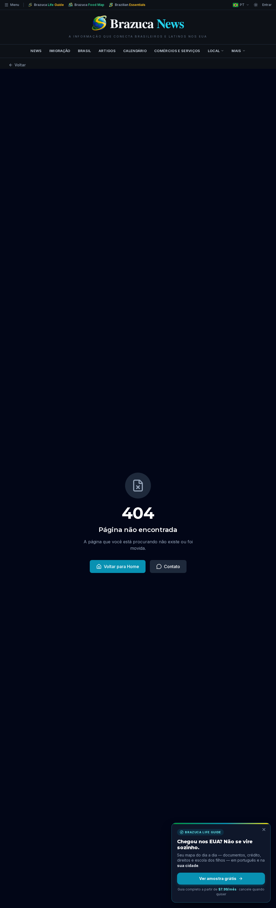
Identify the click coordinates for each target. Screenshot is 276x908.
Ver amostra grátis (217, 878)
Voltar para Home (121, 566)
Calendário (135, 51)
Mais (236, 51)
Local (214, 51)
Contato (172, 566)
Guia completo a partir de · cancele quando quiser (221, 891)
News (36, 51)
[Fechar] (264, 829)
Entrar (267, 5)
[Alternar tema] (256, 5)
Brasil (84, 51)
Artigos (107, 51)
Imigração (59, 51)
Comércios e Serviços (177, 51)
